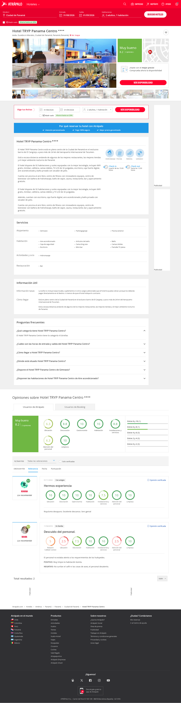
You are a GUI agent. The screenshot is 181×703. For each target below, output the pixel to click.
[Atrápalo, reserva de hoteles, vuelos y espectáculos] (12, 4)
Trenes (53, 629)
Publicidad (94, 629)
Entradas (54, 620)
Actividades (55, 623)
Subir (161, 578)
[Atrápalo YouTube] (108, 680)
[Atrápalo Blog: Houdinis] (72, 680)
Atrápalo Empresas (58, 659)
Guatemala (18, 636)
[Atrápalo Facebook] (90, 680)
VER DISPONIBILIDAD (143, 82)
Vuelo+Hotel (56, 636)
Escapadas (55, 643)
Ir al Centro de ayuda (138, 623)
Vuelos (53, 626)
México (17, 643)
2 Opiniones (129, 52)
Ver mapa (75, 35)
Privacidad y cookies (98, 639)
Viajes (53, 639)
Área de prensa (96, 626)
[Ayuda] (166, 4)
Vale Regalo (55, 653)
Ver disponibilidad (130, 109)
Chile (16, 620)
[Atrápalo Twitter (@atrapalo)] (81, 680)
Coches (53, 649)
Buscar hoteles (155, 14)
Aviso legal (94, 643)
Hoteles (29, 606)
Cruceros (54, 646)
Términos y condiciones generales (103, 636)
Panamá (48, 606)
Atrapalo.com (17, 606)
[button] (166, 32)
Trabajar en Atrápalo (98, 633)
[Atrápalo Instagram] (99, 680)
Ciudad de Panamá (71, 606)
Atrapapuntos (56, 656)
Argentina (18, 639)
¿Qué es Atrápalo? (97, 620)
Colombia (18, 623)
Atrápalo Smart (57, 663)
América (38, 606)
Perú (16, 626)
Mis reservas (135, 620)
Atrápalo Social (96, 623)
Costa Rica (18, 633)
